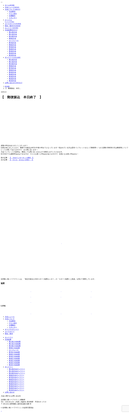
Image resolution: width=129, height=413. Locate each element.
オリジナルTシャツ (12, 329)
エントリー (11, 28)
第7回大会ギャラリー (16, 377)
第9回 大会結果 (14, 348)
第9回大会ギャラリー (16, 375)
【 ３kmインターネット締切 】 (21, 158)
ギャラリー (13, 57)
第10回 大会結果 (15, 346)
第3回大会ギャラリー (16, 386)
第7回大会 (12, 43)
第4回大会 (12, 49)
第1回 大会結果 (14, 365)
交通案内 (12, 16)
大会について (12, 9)
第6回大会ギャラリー (16, 379)
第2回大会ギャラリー (16, 388)
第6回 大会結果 (14, 354)
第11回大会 (13, 34)
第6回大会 (12, 45)
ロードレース (14, 40)
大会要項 (12, 11)
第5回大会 (12, 47)
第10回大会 (13, 36)
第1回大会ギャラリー (16, 390)
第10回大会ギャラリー (17, 373)
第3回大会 (12, 51)
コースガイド (13, 24)
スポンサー (13, 18)
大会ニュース (12, 7)
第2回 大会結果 (14, 363)
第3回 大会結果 (14, 360)
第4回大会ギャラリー (16, 384)
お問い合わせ (13, 83)
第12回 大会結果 (15, 341)
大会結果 (11, 30)
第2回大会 (12, 53)
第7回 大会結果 (14, 352)
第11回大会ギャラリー (17, 371)
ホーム (10, 5)
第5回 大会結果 (14, 356)
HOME (7, 86)
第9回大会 (12, 38)
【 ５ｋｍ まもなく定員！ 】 (21, 160)
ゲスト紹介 (13, 13)
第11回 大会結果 (15, 344)
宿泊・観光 (12, 26)
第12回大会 (13, 32)
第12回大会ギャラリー (17, 369)
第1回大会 (12, 55)
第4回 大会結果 (14, 358)
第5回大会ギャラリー (16, 382)
